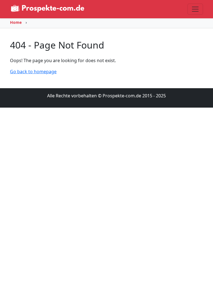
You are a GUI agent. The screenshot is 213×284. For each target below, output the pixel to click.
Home (16, 22)
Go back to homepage (33, 72)
